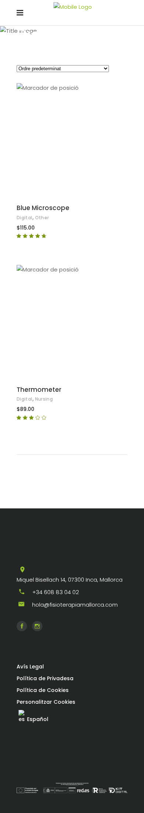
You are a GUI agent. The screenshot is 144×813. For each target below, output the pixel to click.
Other (42, 217)
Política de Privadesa (45, 678)
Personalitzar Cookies (46, 702)
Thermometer (39, 389)
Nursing (44, 399)
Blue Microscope (43, 207)
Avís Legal (30, 666)
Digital (24, 217)
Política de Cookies (43, 690)
